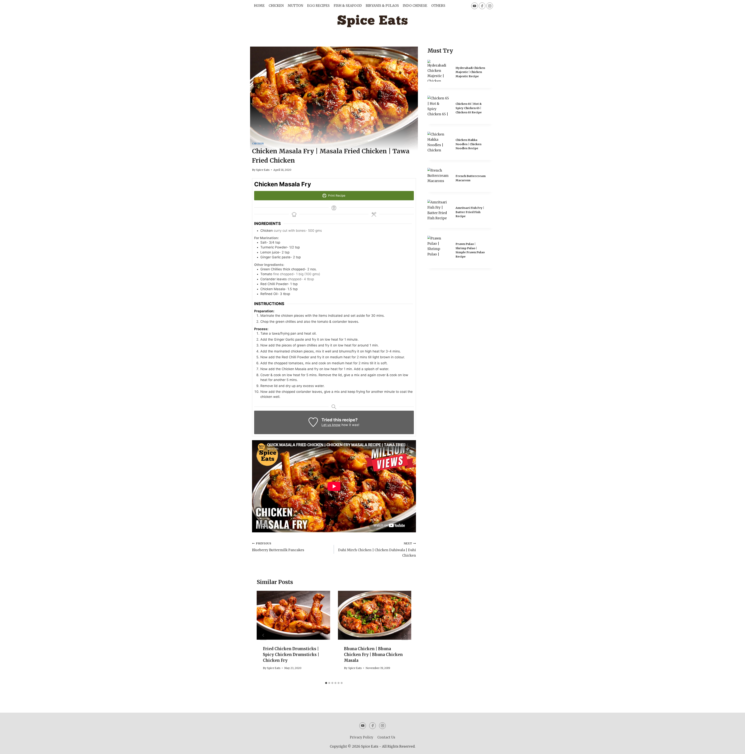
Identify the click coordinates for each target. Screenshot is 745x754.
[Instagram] (489, 6)
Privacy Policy (361, 737)
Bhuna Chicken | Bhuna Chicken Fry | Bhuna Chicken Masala (373, 654)
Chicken (276, 5)
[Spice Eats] (372, 21)
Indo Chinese (415, 5)
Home (259, 5)
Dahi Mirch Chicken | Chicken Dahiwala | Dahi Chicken (377, 550)
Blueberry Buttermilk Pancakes (278, 547)
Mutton (295, 5)
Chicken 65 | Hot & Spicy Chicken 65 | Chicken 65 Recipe (469, 108)
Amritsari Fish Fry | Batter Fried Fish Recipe (470, 212)
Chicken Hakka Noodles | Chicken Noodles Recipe (468, 144)
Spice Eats (262, 170)
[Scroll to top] (735, 748)
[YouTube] (474, 6)
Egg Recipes (318, 5)
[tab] (326, 683)
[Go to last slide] (263, 635)
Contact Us (386, 737)
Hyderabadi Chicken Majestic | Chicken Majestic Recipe (470, 72)
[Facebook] (482, 6)
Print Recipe (336, 195)
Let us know (330, 425)
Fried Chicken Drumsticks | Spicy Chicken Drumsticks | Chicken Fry (291, 654)
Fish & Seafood (348, 5)
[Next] (404, 635)
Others (438, 5)
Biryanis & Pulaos (382, 5)
